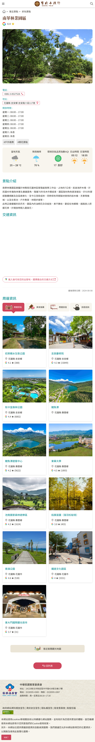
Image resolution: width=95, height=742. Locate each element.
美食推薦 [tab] (40, 307)
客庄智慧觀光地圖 (52, 648)
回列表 (49, 665)
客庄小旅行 (47, 3)
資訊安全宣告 (33, 707)
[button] (3, 4)
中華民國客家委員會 (9, 689)
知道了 (6, 737)
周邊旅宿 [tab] (63, 307)
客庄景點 (13, 11)
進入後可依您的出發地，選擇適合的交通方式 (30, 279)
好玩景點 (26, 11)
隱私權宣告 (46, 707)
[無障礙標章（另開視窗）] (9, 712)
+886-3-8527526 (12, 93)
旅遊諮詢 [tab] (85, 307)
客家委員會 (59, 707)
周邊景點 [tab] (18, 307)
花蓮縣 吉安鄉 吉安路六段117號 (19, 102)
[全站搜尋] (92, 4)
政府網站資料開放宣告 (13, 707)
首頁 (4, 11)
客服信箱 (71, 707)
